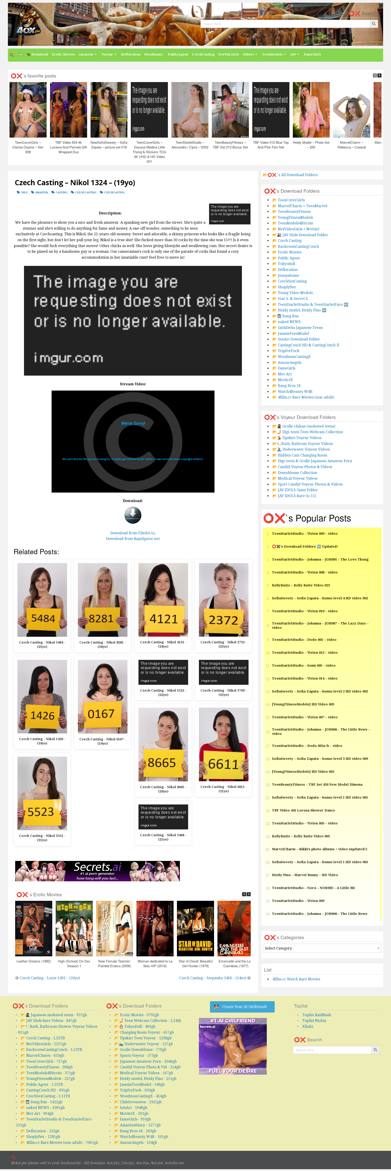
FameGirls (312, 54)
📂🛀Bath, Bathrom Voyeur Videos (302, 444)
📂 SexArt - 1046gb (130, 1107)
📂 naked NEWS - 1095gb (43, 1107)
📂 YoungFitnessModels (292, 217)
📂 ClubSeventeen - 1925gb (138, 1102)
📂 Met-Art (282, 374)
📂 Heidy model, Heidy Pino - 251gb (145, 1078)
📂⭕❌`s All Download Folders (290, 175)
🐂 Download (37, 54)
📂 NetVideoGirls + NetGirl (295, 229)
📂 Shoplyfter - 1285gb (40, 1137)
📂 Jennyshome (285, 275)
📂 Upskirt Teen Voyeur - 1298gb (143, 1038)
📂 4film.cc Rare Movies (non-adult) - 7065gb (59, 1142)
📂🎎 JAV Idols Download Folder (300, 235)
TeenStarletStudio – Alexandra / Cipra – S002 (189, 144)
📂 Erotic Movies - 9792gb (136, 1015)
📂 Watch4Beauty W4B (292, 391)
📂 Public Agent (286, 258)
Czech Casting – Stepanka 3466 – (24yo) (212, 978)
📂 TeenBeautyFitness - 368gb (47, 1067)
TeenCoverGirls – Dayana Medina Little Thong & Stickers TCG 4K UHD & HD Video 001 (149, 152)
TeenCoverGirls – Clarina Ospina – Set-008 (28, 147)
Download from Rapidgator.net (133, 539)
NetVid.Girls (228, 54)
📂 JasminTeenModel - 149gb (139, 1084)
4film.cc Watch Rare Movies (296, 979)
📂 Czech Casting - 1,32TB (43, 1038)
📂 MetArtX (282, 380)
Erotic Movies (63, 54)
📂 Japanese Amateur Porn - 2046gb (145, 1061)
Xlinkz (307, 1026)
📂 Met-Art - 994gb (37, 1113)
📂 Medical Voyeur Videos (294, 478)
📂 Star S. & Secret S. (290, 298)
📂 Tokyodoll (283, 264)
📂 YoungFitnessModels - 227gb (48, 1078)
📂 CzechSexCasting (289, 281)
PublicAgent (178, 54)
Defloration (131, 54)
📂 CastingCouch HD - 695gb (45, 1090)
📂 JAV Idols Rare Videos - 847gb (49, 1020)
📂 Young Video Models (292, 293)
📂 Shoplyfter (284, 287)
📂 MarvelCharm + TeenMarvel (299, 206)
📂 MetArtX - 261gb (131, 1113)
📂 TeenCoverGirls (288, 200)
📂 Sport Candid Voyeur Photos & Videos (307, 484)
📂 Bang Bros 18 (286, 386)
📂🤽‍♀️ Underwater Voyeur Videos (301, 449)
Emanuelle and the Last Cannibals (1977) (236, 963)
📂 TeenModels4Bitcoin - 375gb (48, 1073)
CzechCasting (203, 54)
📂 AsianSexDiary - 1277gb (137, 1125)
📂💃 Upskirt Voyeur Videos (296, 438)
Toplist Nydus (314, 1020)
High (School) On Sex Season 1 (74, 963)
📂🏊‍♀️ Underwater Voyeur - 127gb (143, 1044)
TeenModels (272, 54)
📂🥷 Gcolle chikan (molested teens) (303, 426)
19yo (24, 192)
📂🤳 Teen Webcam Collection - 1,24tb (147, 1020)
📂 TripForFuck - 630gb (134, 1090)
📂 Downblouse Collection (294, 473)
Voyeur (107, 54)
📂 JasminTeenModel (290, 333)
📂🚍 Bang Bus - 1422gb (41, 1102)
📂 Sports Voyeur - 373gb (136, 1055)
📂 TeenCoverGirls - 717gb (44, 1061)
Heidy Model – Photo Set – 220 (311, 144)
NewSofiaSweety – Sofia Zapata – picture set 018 (109, 144)
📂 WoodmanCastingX (291, 357)
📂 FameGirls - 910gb (132, 1119)
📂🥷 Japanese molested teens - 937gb (54, 1015)
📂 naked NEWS (286, 322)
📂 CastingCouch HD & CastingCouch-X (305, 345)
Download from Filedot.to (132, 533)
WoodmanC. (154, 54)
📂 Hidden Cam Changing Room (299, 455)
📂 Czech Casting (287, 240)
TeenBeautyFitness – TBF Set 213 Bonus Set (230, 144)
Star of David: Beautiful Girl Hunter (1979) (195, 963)
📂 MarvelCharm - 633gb (42, 1055)
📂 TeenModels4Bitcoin (292, 223)
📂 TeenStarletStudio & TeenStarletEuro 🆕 (310, 304)
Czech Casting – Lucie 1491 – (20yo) (50, 978)
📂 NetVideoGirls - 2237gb (43, 1044)
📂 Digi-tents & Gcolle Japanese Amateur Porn (312, 461)
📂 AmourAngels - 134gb (135, 1142)
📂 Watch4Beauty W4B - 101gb (141, 1137)
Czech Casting (85, 192)
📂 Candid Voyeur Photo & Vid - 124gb (147, 1067)
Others (248, 54)
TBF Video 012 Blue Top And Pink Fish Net (270, 144)
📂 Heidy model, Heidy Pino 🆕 (299, 310)
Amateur (86, 54)
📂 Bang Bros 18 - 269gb (135, 1131)
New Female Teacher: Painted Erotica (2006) (114, 963)
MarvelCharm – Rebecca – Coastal (351, 144)
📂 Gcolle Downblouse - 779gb (140, 1049)
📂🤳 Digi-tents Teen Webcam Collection (307, 432)
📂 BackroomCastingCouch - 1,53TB (51, 1049)
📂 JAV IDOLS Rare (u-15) (294, 496)
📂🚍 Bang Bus (285, 316)
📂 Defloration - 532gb (40, 1131)
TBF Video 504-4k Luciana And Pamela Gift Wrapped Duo (68, 147)
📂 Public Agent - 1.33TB (42, 1084)
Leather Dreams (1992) (33, 961)
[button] (12, 55)
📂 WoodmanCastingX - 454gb (140, 1096)
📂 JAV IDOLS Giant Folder (295, 490)
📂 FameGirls (283, 368)
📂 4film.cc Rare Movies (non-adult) (303, 397)
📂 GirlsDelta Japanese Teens (297, 328)
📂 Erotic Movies (286, 252)
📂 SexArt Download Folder (296, 339)
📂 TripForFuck (285, 351)
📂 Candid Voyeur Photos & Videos (302, 467)
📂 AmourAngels (286, 362)
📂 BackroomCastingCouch (295, 246)
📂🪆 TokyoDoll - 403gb (134, 1026)
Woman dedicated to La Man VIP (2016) (155, 963)
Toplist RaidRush (316, 1015)
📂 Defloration (285, 269)
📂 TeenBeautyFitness (291, 211)
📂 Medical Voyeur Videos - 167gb (143, 1073)
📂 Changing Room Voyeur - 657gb (144, 1032)
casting (61, 192)
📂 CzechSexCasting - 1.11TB (45, 1096)
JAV (293, 54)
